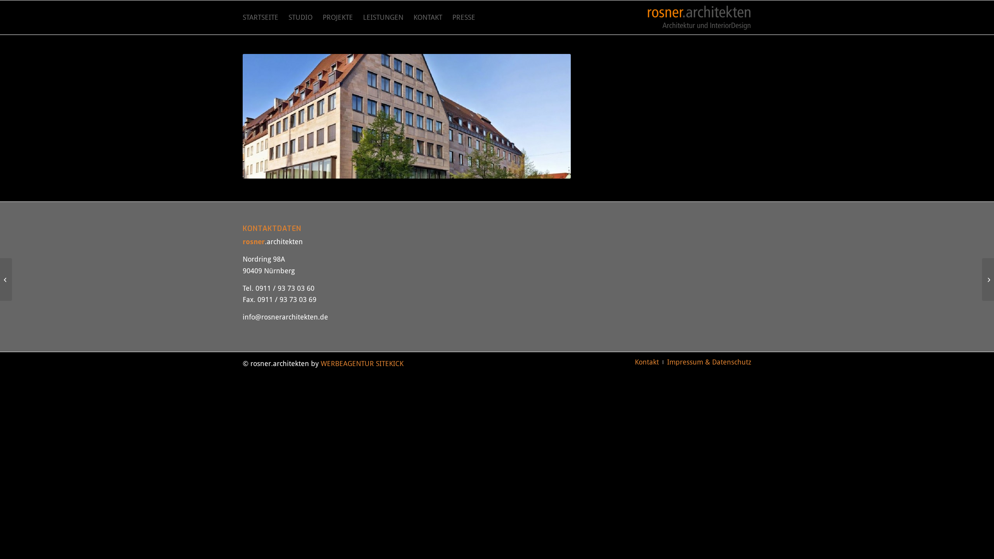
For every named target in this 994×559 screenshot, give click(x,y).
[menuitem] (260, 17)
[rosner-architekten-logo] (699, 17)
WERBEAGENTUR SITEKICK (362, 363)
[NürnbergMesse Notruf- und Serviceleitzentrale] (6, 279)
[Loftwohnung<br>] (988, 279)
